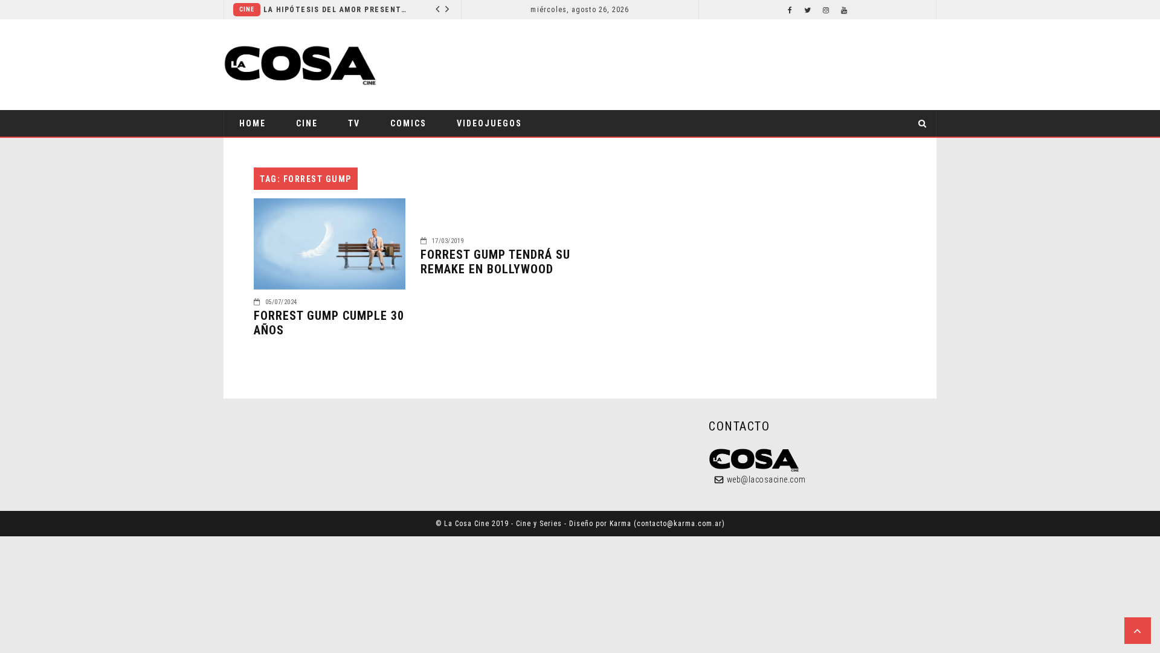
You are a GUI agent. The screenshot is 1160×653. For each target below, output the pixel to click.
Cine (246, 9)
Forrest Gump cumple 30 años (329, 322)
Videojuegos (489, 123)
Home (252, 123)
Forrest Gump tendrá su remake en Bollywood (495, 261)
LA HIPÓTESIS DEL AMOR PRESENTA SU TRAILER (336, 9)
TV (354, 123)
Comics (408, 123)
